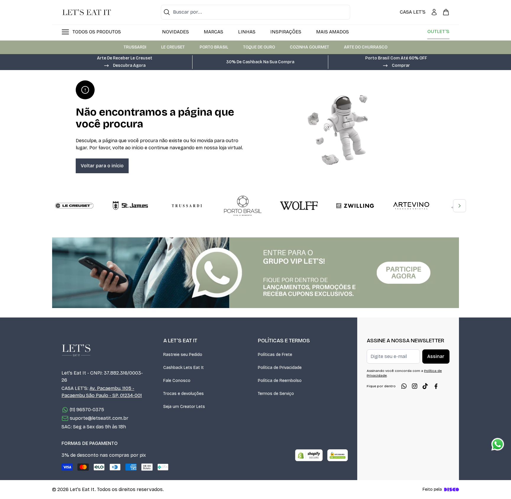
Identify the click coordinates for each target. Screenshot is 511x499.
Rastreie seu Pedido (182, 354)
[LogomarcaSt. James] (130, 206)
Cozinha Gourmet (309, 47)
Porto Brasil (214, 47)
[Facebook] (435, 386)
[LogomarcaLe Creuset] (74, 206)
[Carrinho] (445, 12)
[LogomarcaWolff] (299, 206)
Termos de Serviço (276, 393)
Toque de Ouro (259, 47)
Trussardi (135, 47)
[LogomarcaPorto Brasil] (243, 206)
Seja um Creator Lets (184, 406)
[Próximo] (459, 205)
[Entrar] (434, 12)
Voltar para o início (102, 166)
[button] (124, 65)
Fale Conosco (176, 380)
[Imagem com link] (255, 272)
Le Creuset (173, 47)
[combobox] (255, 12)
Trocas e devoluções (183, 393)
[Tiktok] (425, 386)
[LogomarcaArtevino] (411, 206)
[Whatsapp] (403, 386)
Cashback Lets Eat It (183, 367)
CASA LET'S (413, 12)
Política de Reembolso (280, 380)
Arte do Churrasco (365, 47)
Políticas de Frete (275, 354)
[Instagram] (414, 386)
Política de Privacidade (280, 367)
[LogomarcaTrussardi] (186, 206)
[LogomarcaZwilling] (355, 206)
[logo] (87, 12)
